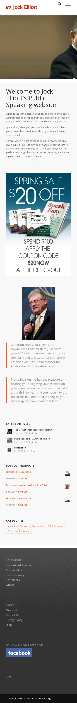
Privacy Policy (14, 620)
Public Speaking (55, 526)
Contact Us (12, 615)
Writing (26, 531)
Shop (9, 624)
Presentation (38, 526)
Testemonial (14, 531)
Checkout (11, 610)
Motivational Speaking (18, 526)
